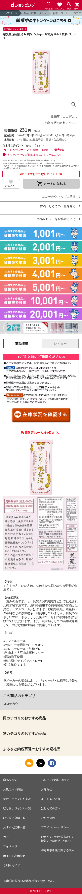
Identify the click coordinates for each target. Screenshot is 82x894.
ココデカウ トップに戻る (59, 196)
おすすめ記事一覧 (14, 827)
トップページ (10, 13)
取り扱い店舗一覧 (14, 817)
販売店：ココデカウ (64, 116)
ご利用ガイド (11, 865)
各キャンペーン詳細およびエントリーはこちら (34, 154)
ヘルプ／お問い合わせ (55, 779)
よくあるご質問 (51, 798)
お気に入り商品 (13, 789)
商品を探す (10, 779)
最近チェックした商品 (17, 798)
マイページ (10, 846)
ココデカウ (10, 703)
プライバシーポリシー (55, 827)
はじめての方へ (51, 808)
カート (7, 836)
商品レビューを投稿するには (56, 219)
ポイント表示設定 (14, 855)
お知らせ (46, 789)
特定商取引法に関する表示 (57, 850)
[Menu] (5, 5)
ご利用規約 (48, 817)
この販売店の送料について (60, 122)
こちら (49, 881)
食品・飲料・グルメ (35, 13)
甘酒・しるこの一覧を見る (58, 206)
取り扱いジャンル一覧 (17, 808)
